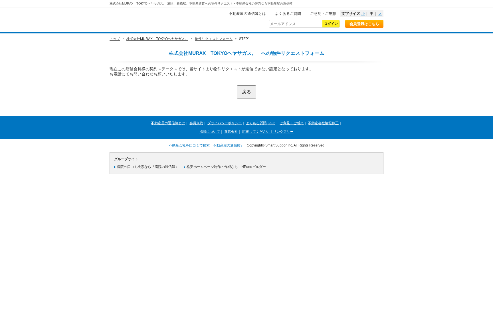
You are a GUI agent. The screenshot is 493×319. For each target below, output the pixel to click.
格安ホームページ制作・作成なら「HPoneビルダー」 (228, 167)
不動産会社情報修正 (323, 123)
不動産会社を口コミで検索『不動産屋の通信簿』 (206, 145)
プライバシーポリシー (224, 123)
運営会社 (231, 132)
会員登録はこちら (364, 24)
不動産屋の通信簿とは (247, 13)
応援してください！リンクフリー (268, 132)
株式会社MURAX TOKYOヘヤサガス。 (157, 39)
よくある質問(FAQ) (260, 123)
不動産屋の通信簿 (148, 18)
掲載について (209, 132)
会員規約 (196, 123)
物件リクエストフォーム (214, 39)
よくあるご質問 (288, 13)
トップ (115, 39)
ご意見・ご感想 (323, 13)
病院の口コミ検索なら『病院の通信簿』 (148, 167)
